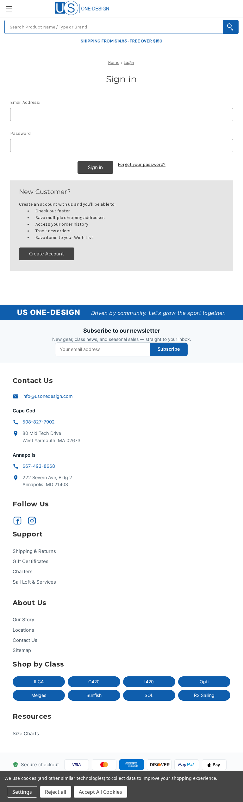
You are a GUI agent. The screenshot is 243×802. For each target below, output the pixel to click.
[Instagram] (32, 520)
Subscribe (169, 349)
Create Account (46, 254)
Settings (22, 791)
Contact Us (25, 640)
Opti (204, 681)
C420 (94, 681)
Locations (23, 630)
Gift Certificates (30, 561)
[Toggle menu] (8, 8)
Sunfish (94, 695)
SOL (149, 695)
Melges (38, 695)
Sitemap (22, 650)
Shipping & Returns (34, 551)
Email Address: (25, 102)
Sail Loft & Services (34, 582)
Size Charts (26, 733)
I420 (149, 681)
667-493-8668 (38, 466)
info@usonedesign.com (47, 396)
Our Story (23, 620)
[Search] (231, 27)
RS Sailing (204, 695)
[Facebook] (17, 520)
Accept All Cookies (100, 791)
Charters (23, 571)
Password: (21, 133)
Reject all (55, 791)
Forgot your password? (141, 164)
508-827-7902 (38, 422)
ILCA (39, 681)
